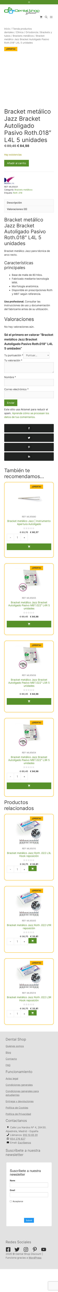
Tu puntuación (13, 355)
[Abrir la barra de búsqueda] (46, 17)
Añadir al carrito (16, 163)
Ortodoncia (32, 32)
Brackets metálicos (23, 35)
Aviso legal (12, 1078)
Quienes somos (15, 1046)
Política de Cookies (17, 1107)
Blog (8, 1052)
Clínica (19, 32)
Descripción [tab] (14, 202)
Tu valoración (13, 360)
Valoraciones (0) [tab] (17, 209)
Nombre (10, 377)
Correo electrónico (16, 389)
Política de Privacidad (18, 1114)
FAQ (8, 1065)
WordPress (35, 1257)
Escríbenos (24, 1142)
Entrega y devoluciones (20, 1101)
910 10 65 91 (30, 1135)
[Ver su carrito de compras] (41, 17)
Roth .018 (17, 193)
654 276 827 (17, 1138)
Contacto (11, 1058)
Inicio (7, 28)
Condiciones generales (19, 1084)
